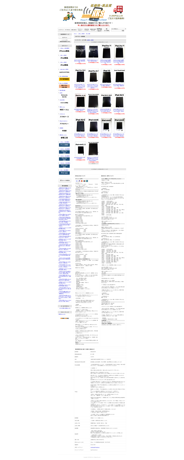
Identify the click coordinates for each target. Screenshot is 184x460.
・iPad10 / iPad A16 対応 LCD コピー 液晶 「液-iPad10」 (65, 202)
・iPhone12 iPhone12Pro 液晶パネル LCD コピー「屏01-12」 (65, 237)
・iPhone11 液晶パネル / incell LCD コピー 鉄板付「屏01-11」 (65, 215)
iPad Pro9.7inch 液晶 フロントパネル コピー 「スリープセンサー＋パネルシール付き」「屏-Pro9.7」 (92, 86)
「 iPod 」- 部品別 (63, 62)
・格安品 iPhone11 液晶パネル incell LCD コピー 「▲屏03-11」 (65, 197)
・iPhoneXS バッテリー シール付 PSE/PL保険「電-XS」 (65, 269)
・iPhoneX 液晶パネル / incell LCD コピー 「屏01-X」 (65, 231)
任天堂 (61, 92)
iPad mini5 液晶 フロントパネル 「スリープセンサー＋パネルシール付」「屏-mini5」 (105, 134)
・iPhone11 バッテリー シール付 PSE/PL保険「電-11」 (65, 239)
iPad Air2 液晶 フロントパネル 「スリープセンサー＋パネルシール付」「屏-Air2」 (79, 134)
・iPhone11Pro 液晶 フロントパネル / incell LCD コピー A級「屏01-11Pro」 (65, 288)
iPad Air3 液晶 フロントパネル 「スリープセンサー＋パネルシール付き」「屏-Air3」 (118, 111)
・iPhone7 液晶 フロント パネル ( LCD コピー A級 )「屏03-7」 (65, 301)
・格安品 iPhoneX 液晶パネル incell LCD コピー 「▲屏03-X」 (65, 188)
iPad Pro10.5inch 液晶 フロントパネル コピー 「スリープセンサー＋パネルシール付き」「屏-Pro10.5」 (79, 86)
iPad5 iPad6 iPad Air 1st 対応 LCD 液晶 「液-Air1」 (79, 110)
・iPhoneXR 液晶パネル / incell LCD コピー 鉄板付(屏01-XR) (65, 234)
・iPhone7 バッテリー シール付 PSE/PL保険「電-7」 (65, 282)
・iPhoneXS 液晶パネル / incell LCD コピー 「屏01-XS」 (65, 262)
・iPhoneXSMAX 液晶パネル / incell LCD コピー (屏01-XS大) (65, 280)
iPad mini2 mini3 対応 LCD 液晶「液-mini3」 (79, 158)
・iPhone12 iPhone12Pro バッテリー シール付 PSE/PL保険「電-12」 (65, 255)
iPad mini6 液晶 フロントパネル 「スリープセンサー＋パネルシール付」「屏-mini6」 (92, 134)
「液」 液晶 (88, 33)
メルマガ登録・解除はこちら (65, 308)
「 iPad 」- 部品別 (63, 55)
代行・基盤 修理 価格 (64, 76)
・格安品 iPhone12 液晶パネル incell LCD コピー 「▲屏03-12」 (65, 205)
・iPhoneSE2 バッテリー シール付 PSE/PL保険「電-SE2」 (65, 242)
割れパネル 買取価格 (64, 83)
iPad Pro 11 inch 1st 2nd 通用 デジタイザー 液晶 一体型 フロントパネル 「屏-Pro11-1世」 (118, 61)
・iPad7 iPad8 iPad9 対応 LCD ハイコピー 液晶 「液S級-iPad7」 (65, 200)
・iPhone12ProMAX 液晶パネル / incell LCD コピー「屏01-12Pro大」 (65, 245)
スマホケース (62, 113)
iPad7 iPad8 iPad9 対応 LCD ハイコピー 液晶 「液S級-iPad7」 (118, 85)
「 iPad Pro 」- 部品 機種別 (65, 149)
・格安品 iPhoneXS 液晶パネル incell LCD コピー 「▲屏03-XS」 (65, 191)
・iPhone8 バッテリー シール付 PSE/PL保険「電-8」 (65, 228)
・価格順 (88, 40)
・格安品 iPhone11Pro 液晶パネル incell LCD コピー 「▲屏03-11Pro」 (65, 211)
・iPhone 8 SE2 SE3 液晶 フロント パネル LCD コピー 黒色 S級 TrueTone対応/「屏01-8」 (65, 218)
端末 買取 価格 (62, 90)
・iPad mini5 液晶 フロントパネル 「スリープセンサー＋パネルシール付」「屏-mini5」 (65, 265)
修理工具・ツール (63, 134)
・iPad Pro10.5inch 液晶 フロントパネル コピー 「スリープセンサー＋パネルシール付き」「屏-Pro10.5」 (65, 297)
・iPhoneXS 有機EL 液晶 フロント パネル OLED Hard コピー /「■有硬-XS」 (65, 292)
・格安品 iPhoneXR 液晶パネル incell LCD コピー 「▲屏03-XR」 (65, 194)
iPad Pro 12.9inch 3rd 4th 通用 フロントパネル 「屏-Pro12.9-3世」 (79, 61)
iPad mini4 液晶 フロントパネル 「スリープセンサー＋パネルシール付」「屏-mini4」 (118, 134)
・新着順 (92, 40)
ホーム (75, 33)
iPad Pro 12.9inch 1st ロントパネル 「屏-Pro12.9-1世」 (92, 60)
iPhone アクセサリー (63, 120)
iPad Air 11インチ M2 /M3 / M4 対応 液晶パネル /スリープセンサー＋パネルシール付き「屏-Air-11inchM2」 (92, 159)
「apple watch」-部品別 (64, 69)
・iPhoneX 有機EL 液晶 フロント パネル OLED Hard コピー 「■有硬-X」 (65, 276)
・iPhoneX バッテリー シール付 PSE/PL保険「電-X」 (65, 252)
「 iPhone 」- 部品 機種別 (64, 141)
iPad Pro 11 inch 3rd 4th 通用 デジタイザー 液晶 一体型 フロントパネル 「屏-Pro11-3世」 (105, 61)
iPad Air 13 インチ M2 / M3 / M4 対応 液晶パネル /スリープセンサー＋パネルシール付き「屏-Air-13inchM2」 (92, 111)
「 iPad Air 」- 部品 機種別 (65, 155)
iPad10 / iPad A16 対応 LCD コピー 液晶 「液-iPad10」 (105, 85)
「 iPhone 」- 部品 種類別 (64, 48)
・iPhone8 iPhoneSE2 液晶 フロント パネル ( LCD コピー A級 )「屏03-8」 (65, 224)
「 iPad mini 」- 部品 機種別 (65, 163)
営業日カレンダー (62, 314)
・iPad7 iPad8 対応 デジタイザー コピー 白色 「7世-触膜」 (65, 222)
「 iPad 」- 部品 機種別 (64, 170)
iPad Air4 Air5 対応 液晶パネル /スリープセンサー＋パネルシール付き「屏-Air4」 (105, 110)
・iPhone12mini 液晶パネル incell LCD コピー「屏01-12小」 (65, 249)
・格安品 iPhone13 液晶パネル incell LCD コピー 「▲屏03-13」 (65, 208)
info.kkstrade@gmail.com (95, 447)
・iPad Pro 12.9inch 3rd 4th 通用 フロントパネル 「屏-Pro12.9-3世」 (64, 259)
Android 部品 (62, 99)
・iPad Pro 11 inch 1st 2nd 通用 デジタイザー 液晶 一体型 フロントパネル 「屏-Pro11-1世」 (65, 272)
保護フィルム (62, 106)
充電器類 (61, 127)
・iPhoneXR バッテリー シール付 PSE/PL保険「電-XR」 (64, 285)
